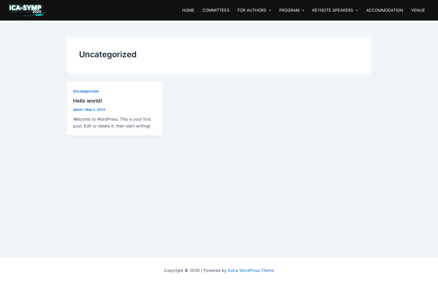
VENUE (418, 10)
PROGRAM (289, 10)
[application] (268, 10)
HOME (188, 10)
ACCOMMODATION (384, 10)
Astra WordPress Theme (251, 270)
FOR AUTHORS (252, 10)
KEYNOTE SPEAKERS (332, 10)
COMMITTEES (216, 10)
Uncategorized (86, 91)
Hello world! (87, 101)
